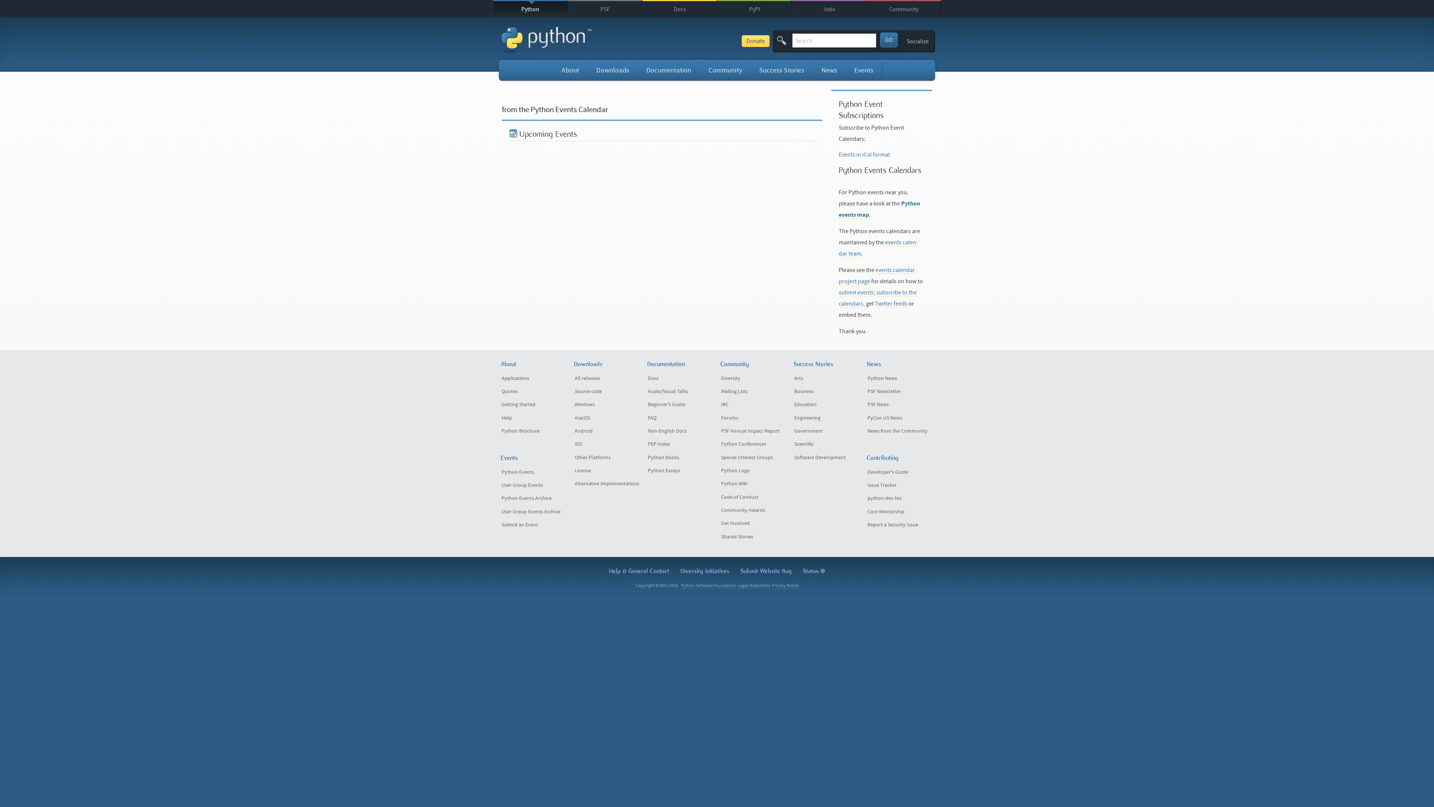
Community (903, 9)
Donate (756, 41)
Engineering (807, 418)
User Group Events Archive (531, 512)
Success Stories (781, 70)
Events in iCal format (864, 154)
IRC (725, 405)
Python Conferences (743, 444)
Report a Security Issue (892, 525)
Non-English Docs (667, 431)
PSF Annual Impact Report (750, 431)
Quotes (510, 392)
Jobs (829, 9)
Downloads (612, 70)
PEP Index (659, 444)
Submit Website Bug (766, 571)
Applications (515, 378)
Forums (729, 418)
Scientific (804, 444)
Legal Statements (754, 585)
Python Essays (664, 471)
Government (808, 431)
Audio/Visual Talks (668, 392)
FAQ (652, 418)
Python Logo (735, 471)
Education (805, 405)
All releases (587, 378)
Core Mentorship (885, 512)
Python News (882, 378)
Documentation (668, 70)
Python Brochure (521, 431)
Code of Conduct (739, 497)
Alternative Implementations (607, 484)
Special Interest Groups (747, 458)
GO (889, 40)
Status (811, 571)
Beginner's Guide (666, 405)
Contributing (882, 458)
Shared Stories (737, 537)
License (583, 471)
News (830, 70)
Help (507, 418)
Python (530, 9)
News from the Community (897, 431)
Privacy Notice (785, 585)
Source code (588, 392)
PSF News (878, 405)
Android (584, 431)
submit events (856, 292)
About (570, 70)
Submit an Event (520, 525)
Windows (585, 405)
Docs (680, 9)
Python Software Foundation (708, 585)
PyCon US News (884, 418)
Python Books (663, 458)
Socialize (918, 41)
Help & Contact (639, 571)
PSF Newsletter (884, 392)
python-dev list (884, 498)
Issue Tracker (882, 485)
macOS (582, 418)
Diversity (731, 378)
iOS (578, 444)
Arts (798, 378)
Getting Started (519, 405)
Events (863, 70)
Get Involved (735, 523)
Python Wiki (734, 484)
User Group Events (522, 485)
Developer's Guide (887, 472)
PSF (605, 9)
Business (804, 392)
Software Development (820, 458)
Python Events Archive (527, 498)
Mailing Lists (734, 392)
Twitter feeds (891, 303)
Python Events (518, 472)
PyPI (754, 9)
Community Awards (743, 510)
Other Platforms (593, 458)
